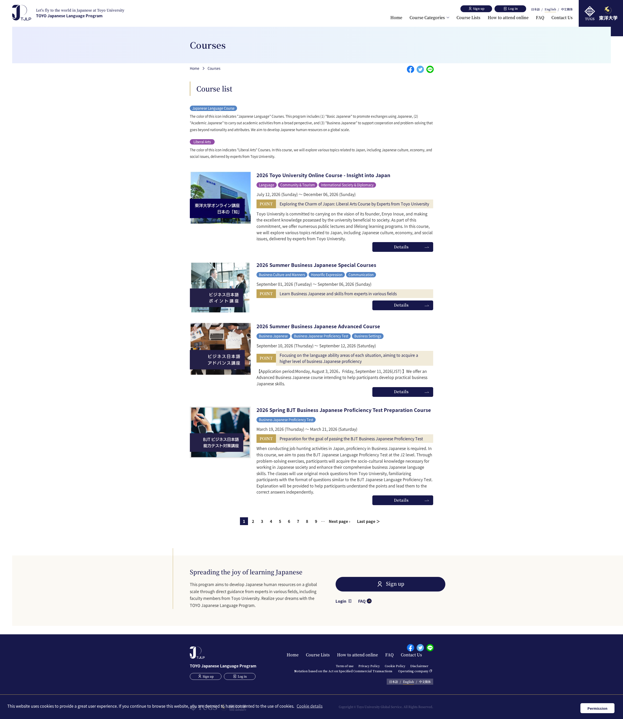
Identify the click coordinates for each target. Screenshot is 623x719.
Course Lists (468, 17)
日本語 (535, 9)
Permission (597, 708)
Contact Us (562, 17)
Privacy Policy (369, 666)
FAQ (540, 17)
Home (396, 17)
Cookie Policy (395, 666)
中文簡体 (567, 9)
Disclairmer (419, 666)
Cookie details (309, 706)
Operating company (413, 671)
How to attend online (508, 17)
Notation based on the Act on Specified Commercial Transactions (343, 671)
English (550, 9)
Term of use (345, 666)
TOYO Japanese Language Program (80, 13)
